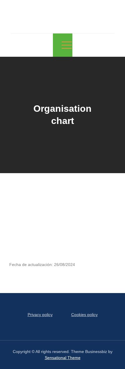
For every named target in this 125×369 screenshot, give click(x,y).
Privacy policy (40, 314)
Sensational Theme (63, 357)
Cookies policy (84, 314)
